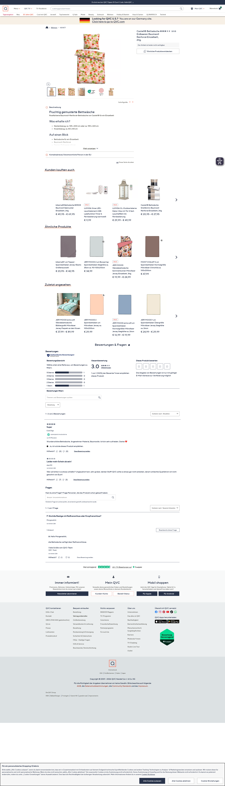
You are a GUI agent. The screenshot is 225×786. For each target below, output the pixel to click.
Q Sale (75, 14)
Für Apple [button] (147, 593)
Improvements (93, 696)
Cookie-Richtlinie (148, 774)
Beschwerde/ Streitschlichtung (84, 648)
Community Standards (121, 686)
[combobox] (115, 8)
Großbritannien (109, 673)
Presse (48, 628)
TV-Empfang (132, 643)
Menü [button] (16, 8)
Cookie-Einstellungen (210, 781)
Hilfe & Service (78, 644)
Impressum (143, 686)
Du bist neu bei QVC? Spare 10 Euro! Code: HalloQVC (112, 2)
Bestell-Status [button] (123, 593)
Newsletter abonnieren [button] (67, 593)
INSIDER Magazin (107, 612)
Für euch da (104, 632)
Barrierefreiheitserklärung (137, 624)
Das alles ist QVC (134, 616)
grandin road (83, 696)
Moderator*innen (134, 639)
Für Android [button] (169, 593)
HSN (47, 696)
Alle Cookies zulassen (152, 781)
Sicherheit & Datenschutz (82, 636)
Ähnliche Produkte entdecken (159, 51)
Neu (18, 14)
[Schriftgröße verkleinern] (133, 102)
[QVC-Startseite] (47, 27)
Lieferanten (50, 632)
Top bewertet (64, 14)
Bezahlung (77, 628)
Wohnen (110, 14)
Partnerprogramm (106, 628)
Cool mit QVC (42, 14)
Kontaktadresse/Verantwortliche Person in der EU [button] (70, 154)
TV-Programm (105, 616)
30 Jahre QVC (28, 14)
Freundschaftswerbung (109, 624)
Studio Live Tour (134, 647)
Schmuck (100, 14)
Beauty (91, 14)
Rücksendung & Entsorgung (83, 632)
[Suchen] (181, 8)
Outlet (130, 651)
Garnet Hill (74, 696)
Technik (163, 14)
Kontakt (49, 616)
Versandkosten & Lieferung (83, 624)
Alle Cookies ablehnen (181, 781)
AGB (79, 686)
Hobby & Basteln (123, 14)
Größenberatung (79, 620)
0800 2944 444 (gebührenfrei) (57, 620)
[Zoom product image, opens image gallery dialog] (48, 84)
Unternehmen (133, 612)
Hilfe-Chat (50, 612)
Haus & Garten (137, 14)
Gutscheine (104, 620)
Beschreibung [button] (55, 107)
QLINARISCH (151, 14)
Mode (83, 14)
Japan (124, 673)
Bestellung (77, 612)
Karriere (131, 635)
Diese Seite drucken (126, 162)
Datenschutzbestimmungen (96, 686)
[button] (195, 8)
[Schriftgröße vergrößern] (130, 102)
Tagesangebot (8, 14)
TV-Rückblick (41, 8)
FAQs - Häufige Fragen (81, 640)
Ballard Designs (55, 696)
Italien (118, 673)
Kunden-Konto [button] (101, 593)
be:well (53, 14)
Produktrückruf (51, 636)
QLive (48, 624)
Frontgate (65, 696)
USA (101, 673)
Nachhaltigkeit (133, 620)
